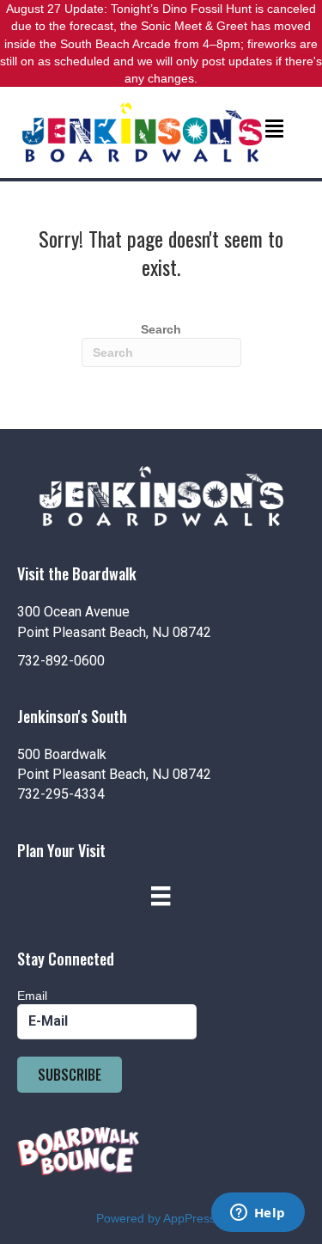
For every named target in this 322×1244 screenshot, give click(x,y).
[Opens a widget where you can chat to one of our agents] (257, 1213)
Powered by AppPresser (161, 1218)
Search (161, 329)
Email (32, 995)
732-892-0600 (61, 661)
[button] (69, 1075)
